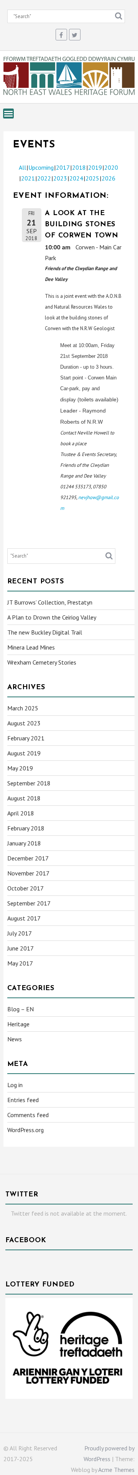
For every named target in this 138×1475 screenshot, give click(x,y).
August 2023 (24, 723)
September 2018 (29, 783)
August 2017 (24, 918)
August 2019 (24, 753)
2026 (108, 178)
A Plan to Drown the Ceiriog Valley (51, 617)
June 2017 (20, 948)
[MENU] (8, 113)
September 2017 (29, 903)
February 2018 (25, 828)
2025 (92, 178)
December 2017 (28, 858)
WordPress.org (25, 1130)
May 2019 (20, 768)
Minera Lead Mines (31, 647)
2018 (79, 167)
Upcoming (41, 167)
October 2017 (25, 888)
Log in (15, 1085)
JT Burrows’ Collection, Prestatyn (49, 602)
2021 (28, 178)
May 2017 (20, 963)
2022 (44, 178)
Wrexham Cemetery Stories (41, 662)
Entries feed (23, 1100)
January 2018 (24, 843)
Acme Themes (116, 1469)
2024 (76, 178)
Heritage (18, 1024)
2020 (111, 167)
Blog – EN (20, 1009)
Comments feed (28, 1115)
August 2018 (24, 798)
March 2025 (22, 708)
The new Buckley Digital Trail (44, 632)
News (14, 1039)
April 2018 (20, 813)
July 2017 (19, 933)
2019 (95, 167)
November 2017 (28, 873)
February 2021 (25, 738)
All (22, 167)
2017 (63, 167)
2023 (60, 178)
